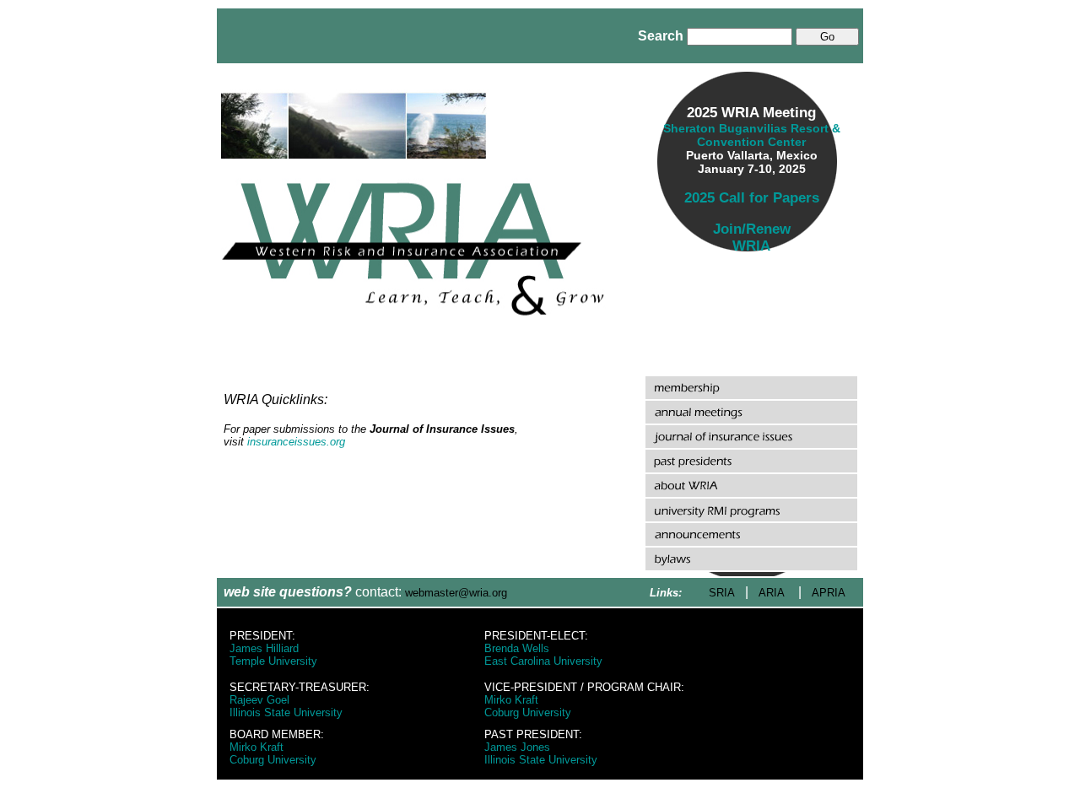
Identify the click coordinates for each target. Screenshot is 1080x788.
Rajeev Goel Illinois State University (286, 706)
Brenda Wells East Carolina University (543, 654)
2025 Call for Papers (751, 198)
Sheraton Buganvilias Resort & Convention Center (751, 134)
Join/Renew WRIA (752, 237)
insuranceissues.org (296, 441)
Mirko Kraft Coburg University (527, 706)
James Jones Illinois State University (540, 753)
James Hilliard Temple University (273, 654)
